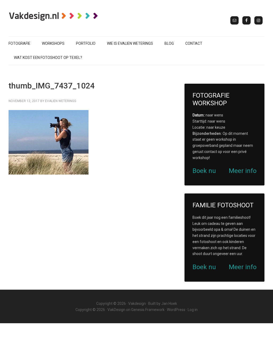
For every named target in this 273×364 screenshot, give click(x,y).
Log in (193, 310)
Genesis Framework (147, 310)
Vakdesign (137, 303)
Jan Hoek (169, 303)
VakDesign (116, 310)
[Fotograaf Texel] (54, 16)
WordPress (176, 310)
